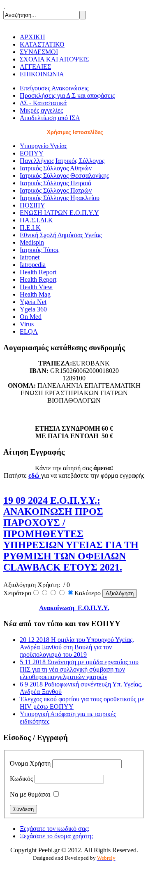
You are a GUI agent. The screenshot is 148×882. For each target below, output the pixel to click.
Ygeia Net (33, 301)
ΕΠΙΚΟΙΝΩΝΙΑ (42, 74)
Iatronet (29, 257)
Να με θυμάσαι (30, 794)
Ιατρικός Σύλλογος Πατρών (56, 190)
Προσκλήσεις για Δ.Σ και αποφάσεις (67, 95)
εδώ (34, 475)
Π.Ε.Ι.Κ (30, 227)
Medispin (32, 242)
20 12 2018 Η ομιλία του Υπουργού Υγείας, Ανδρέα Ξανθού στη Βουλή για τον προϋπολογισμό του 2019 (77, 647)
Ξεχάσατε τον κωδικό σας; (54, 828)
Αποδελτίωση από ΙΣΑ (50, 117)
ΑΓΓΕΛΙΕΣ (35, 66)
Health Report (38, 272)
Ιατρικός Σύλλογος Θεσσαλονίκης (64, 175)
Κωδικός (21, 778)
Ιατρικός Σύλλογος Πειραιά (55, 182)
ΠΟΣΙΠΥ (32, 205)
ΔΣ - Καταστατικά (43, 102)
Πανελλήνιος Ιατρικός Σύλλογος (62, 160)
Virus (27, 324)
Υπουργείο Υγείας (43, 145)
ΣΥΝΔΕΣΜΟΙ (39, 51)
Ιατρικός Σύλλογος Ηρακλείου (59, 197)
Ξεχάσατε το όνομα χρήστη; (56, 836)
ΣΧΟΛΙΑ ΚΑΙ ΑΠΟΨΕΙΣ (54, 59)
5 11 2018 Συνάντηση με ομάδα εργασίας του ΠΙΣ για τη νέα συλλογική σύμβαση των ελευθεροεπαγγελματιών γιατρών (79, 669)
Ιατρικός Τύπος (39, 249)
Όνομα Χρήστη (30, 763)
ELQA (29, 331)
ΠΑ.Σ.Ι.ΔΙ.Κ (36, 220)
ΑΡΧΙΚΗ (32, 36)
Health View (36, 286)
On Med (31, 316)
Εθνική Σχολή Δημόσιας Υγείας (61, 234)
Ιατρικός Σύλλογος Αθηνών (56, 168)
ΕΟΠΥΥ (32, 153)
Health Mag (35, 294)
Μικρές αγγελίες (41, 110)
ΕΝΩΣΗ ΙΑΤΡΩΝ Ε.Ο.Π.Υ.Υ (59, 212)
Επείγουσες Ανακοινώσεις (54, 88)
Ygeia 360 (33, 309)
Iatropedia (33, 264)
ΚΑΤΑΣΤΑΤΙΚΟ (42, 44)
